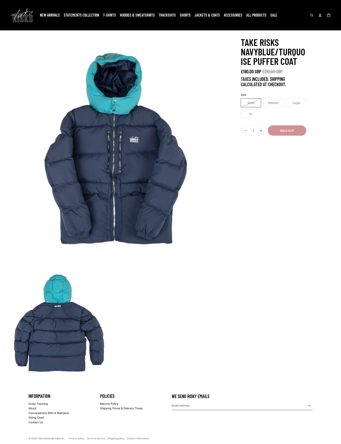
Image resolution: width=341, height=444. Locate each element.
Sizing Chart (36, 417)
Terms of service (96, 438)
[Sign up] (309, 405)
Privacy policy (76, 438)
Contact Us (35, 422)
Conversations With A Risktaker (48, 413)
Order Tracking (38, 403)
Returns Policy (109, 403)
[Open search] (311, 15)
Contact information (138, 438)
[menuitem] (50, 15)
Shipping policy (116, 438)
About (32, 408)
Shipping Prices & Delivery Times (121, 408)
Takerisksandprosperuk (50, 438)
